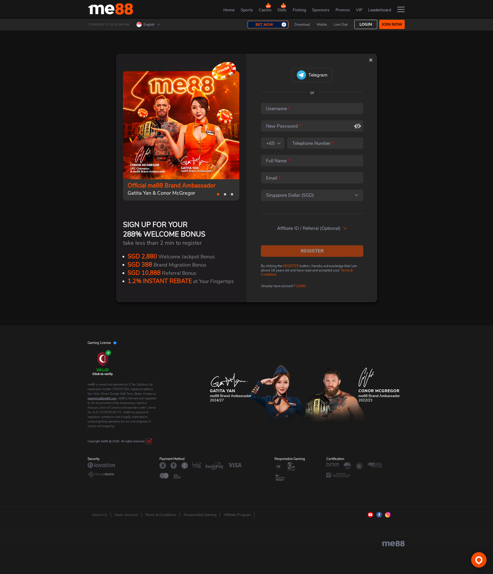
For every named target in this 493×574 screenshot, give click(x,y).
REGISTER (312, 251)
